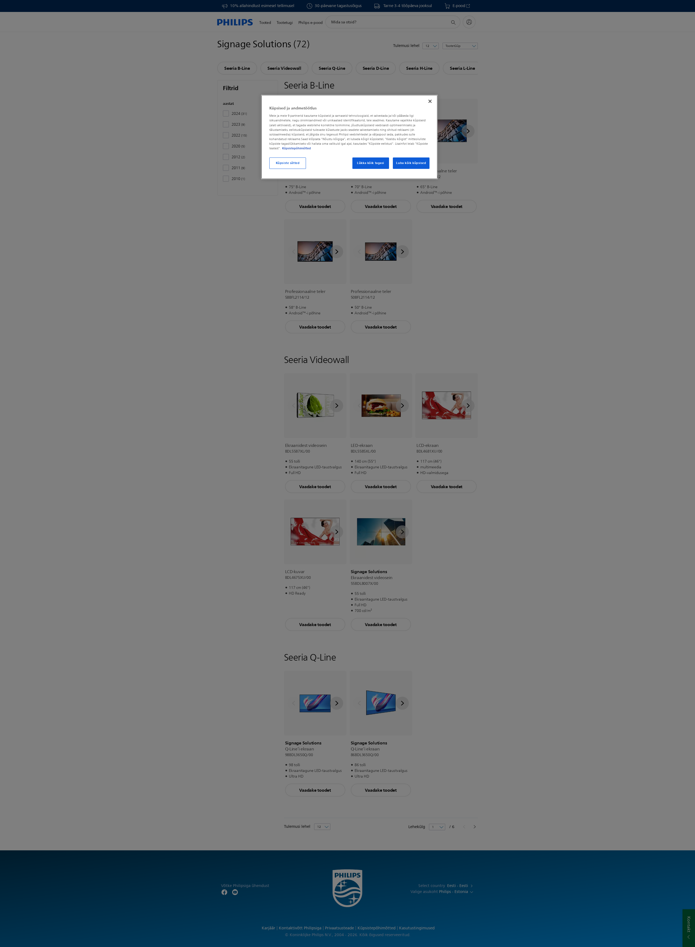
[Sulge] (430, 101)
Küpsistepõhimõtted (296, 148)
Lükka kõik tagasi (370, 163)
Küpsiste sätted (288, 163)
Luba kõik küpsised (411, 163)
